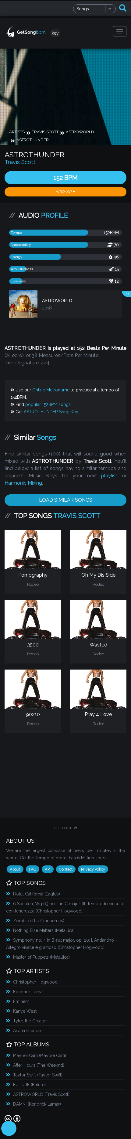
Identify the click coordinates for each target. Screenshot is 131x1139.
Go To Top (63, 828)
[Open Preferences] (8, 1128)
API (48, 869)
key (55, 33)
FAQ (32, 869)
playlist (109, 476)
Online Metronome (50, 389)
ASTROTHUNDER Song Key (51, 411)
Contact (66, 869)
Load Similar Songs (65, 500)
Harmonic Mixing (23, 483)
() (36, 894)
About (15, 869)
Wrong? (64, 191)
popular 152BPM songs (48, 404)
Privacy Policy (93, 869)
